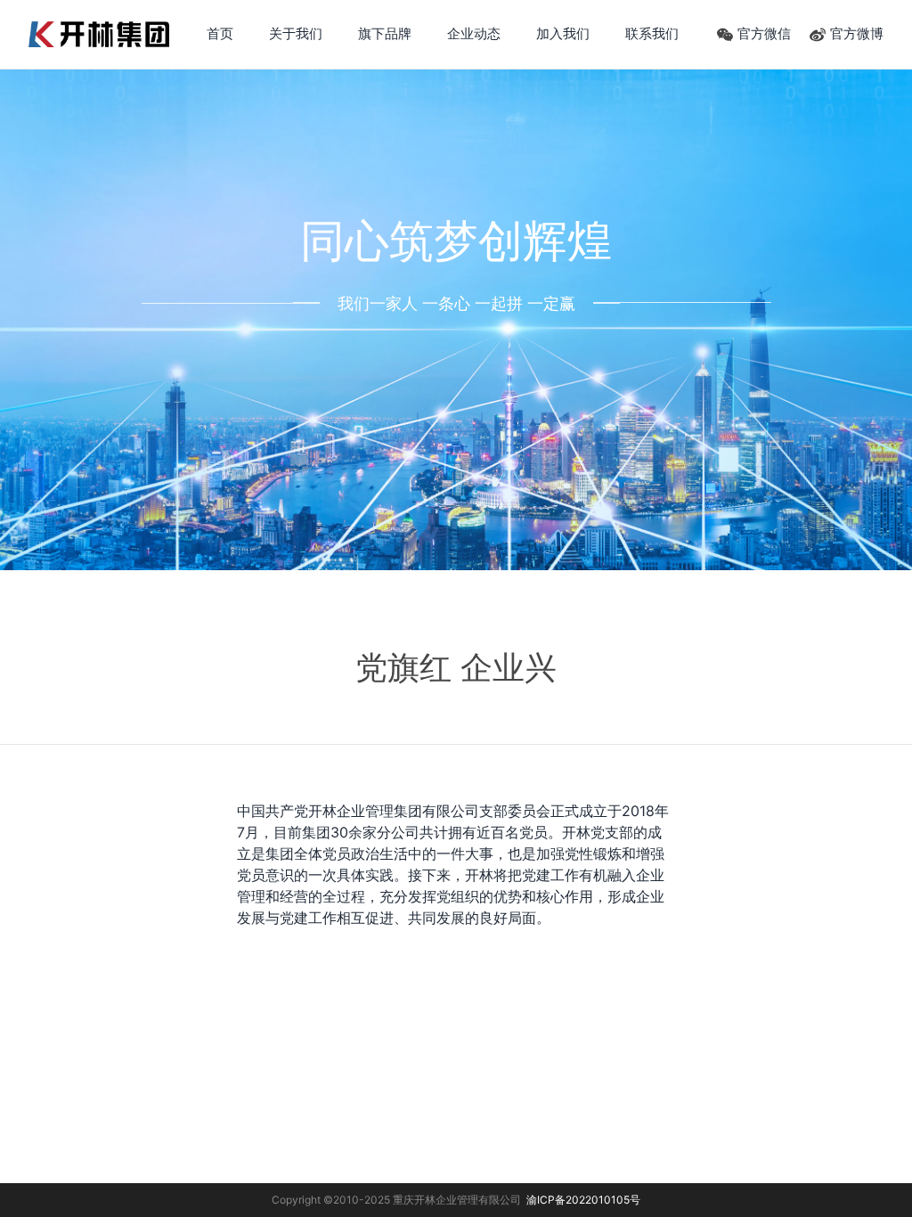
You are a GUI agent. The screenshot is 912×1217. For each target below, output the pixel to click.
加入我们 (563, 33)
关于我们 (295, 33)
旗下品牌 (384, 33)
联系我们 (652, 33)
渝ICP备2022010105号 (583, 1199)
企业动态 (474, 33)
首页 (220, 33)
